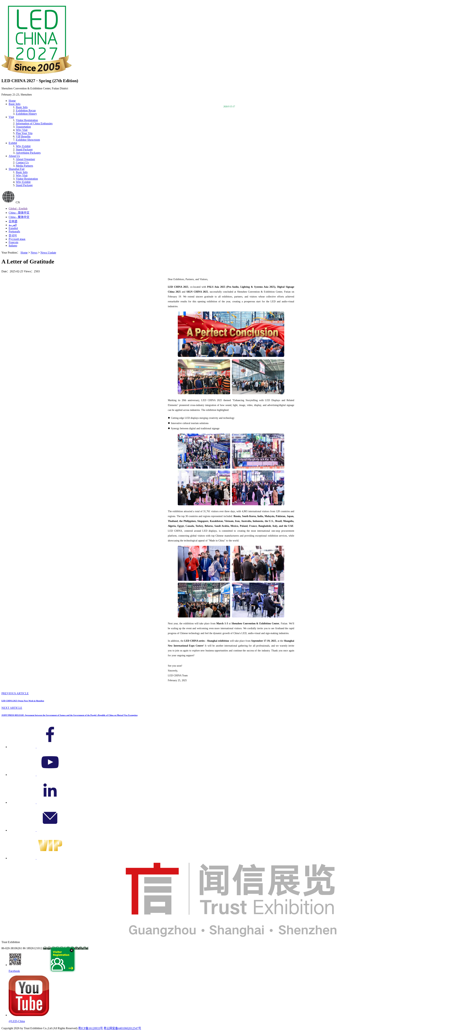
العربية (13, 224)
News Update (48, 252)
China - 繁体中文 (19, 217)
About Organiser (25, 159)
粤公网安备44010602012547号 (122, 1028)
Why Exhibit (23, 146)
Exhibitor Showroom (28, 139)
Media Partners (24, 165)
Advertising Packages (28, 152)
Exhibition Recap (26, 110)
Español (13, 228)
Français (13, 242)
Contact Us (22, 162)
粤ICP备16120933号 (90, 1028)
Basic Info (22, 172)
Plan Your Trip (24, 133)
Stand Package (24, 149)
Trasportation (23, 126)
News (34, 252)
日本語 (13, 221)
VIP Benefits (23, 136)
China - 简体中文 (19, 212)
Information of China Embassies (34, 123)
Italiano (13, 245)
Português (14, 231)
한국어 (13, 235)
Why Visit (21, 129)
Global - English (18, 208)
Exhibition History (26, 113)
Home (12, 100)
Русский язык (17, 239)
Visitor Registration (27, 120)
